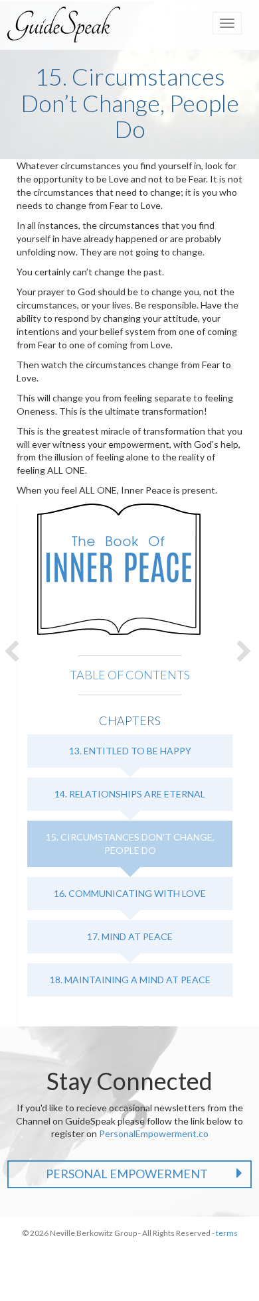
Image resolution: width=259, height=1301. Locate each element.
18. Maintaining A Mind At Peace (130, 979)
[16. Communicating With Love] (245, 651)
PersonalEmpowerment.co (154, 1133)
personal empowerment (127, 1173)
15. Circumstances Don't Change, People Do (130, 843)
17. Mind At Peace (130, 936)
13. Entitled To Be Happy (130, 750)
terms (227, 1233)
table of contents (130, 674)
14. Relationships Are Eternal (129, 793)
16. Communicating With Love (130, 893)
